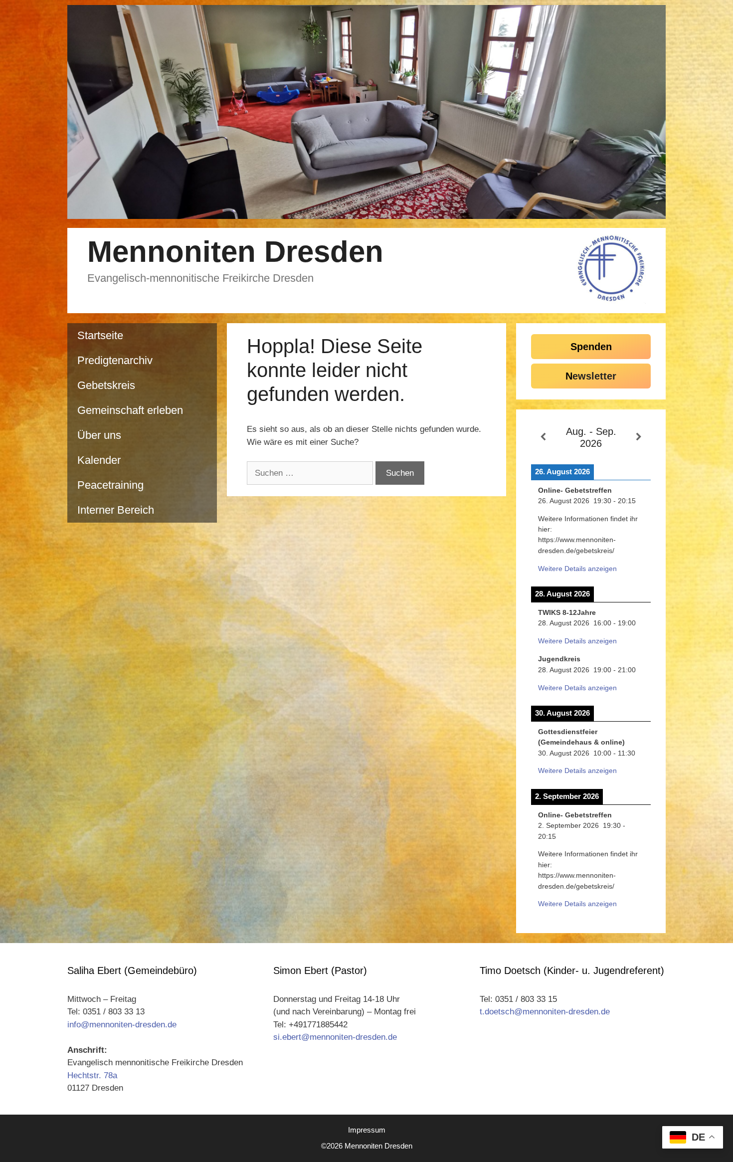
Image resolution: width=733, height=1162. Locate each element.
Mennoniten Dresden (235, 251)
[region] (366, 112)
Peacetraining (110, 485)
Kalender (99, 460)
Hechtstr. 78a (92, 1075)
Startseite (100, 335)
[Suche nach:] (311, 473)
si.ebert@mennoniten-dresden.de (335, 1037)
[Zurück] (543, 437)
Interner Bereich (115, 510)
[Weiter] (639, 437)
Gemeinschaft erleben (130, 410)
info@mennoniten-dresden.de (122, 1024)
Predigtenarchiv (115, 360)
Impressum (366, 1130)
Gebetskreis (106, 385)
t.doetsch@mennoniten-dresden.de (545, 1011)
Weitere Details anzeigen (577, 569)
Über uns (99, 435)
